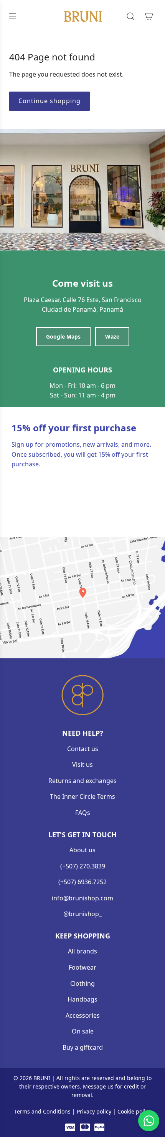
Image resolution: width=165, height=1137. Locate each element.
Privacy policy (94, 1111)
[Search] (130, 16)
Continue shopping (49, 101)
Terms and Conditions (42, 1111)
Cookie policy (134, 1111)
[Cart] (149, 16)
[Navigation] (12, 16)
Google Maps (63, 336)
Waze (112, 336)
